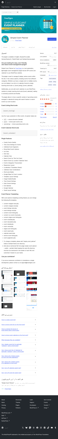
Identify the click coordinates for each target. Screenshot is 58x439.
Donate (47, 405)
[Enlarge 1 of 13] (10, 272)
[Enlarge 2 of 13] (10, 286)
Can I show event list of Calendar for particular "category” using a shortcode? (13, 350)
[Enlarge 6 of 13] (23, 279)
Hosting (4, 405)
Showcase (18, 400)
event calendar (52, 78)
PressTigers (18, 40)
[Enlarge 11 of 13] (35, 289)
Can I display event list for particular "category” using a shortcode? (12, 345)
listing (54, 81)
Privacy (4, 408)
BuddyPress (6, 421)
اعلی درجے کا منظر (46, 89)
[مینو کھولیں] (55, 2)
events (50, 81)
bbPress (5, 418)
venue (54, 84)
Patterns (18, 408)
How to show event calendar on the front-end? (15, 335)
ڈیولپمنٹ (32, 47)
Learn (31, 400)
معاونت (54, 47)
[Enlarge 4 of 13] (10, 305)
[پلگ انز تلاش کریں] (17, 12)
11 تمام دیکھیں (52, 75)
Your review (43, 117)
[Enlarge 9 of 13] (23, 295)
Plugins (17, 405)
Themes (18, 402)
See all (54, 117)
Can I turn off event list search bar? (11, 372)
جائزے (13, 47)
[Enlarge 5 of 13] (23, 272)
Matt (4, 415)
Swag (46, 408)
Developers (33, 405)
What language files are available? (11, 340)
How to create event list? (9, 320)
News (3, 402)
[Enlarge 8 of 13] (23, 289)
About (3, 400)
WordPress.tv (34, 408)
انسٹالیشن (22, 47)
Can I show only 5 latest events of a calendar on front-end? (10, 362)
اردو (6, 428)
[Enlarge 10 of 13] (35, 272)
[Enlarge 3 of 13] (10, 298)
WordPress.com (7, 413)
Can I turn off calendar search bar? (11, 368)
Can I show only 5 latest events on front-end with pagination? (10, 356)
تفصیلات (5, 47)
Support (32, 402)
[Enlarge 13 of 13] (35, 305)
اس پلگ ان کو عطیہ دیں (47, 146)
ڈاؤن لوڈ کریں (52, 39)
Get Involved (47, 400)
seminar (50, 84)
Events (46, 402)
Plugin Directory (6, 7)
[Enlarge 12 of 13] (35, 295)
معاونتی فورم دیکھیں (47, 129)
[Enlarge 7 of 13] (23, 284)
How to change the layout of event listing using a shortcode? (10, 329)
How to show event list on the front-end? (13, 324)
